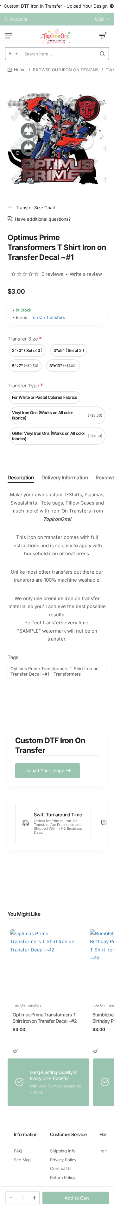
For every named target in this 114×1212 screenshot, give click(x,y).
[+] (34, 1198)
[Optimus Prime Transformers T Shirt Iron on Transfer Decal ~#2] (45, 964)
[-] (10, 1198)
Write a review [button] (86, 274)
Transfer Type (23, 386)
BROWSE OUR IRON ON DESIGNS (65, 69)
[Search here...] (102, 53)
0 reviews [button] (52, 274)
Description (21, 477)
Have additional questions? (43, 218)
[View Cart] (102, 35)
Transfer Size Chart (36, 207)
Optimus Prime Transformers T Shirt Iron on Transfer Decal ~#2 (45, 1018)
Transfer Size (23, 339)
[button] (75, 1198)
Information (25, 1134)
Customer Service (68, 1134)
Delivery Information (64, 477)
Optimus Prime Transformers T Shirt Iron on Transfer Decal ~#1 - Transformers (54, 671)
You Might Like (24, 914)
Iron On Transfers (47, 317)
